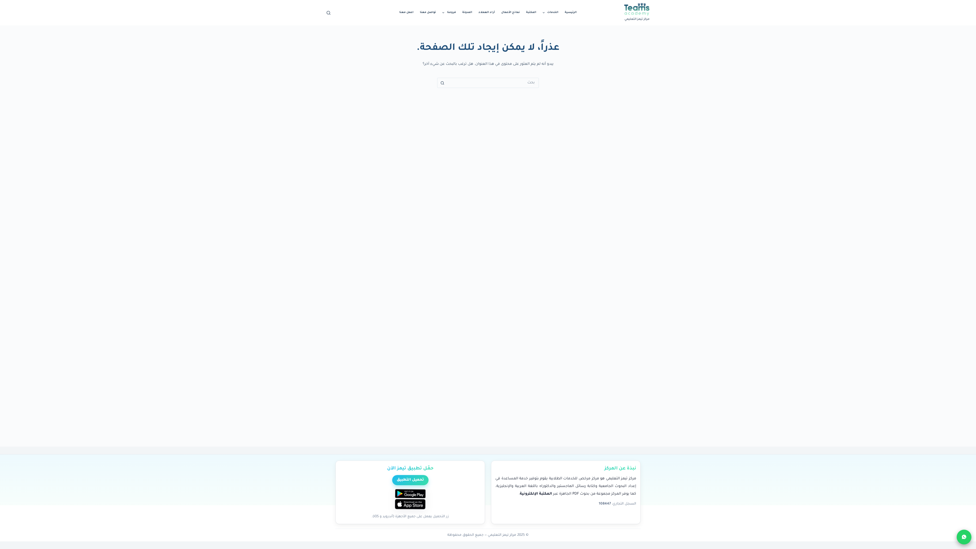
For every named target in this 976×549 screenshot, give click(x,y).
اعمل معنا (406, 12)
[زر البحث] (442, 83)
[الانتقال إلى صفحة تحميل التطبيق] (410, 499)
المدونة (467, 12)
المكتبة (531, 12)
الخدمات (552, 12)
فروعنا (451, 12)
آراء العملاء (487, 12)
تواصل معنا (428, 12)
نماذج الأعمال (510, 12)
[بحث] (328, 13)
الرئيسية (571, 12)
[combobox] (493, 83)
